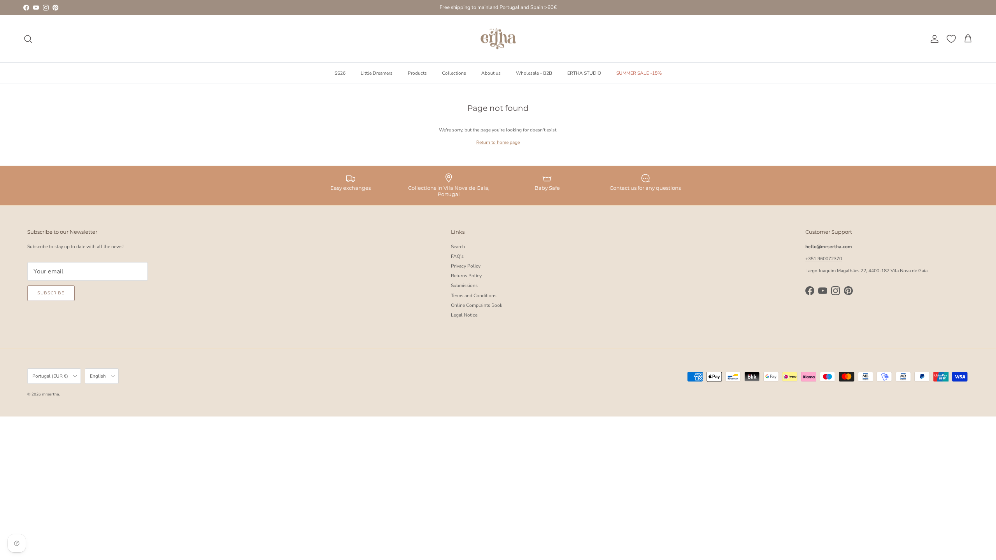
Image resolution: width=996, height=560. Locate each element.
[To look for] (28, 39)
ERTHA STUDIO (584, 73)
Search (458, 246)
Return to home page (498, 142)
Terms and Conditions (473, 295)
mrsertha (50, 394)
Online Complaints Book (476, 305)
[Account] (933, 39)
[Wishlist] (951, 39)
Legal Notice (464, 315)
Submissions (464, 285)
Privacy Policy (465, 266)
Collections (454, 73)
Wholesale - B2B (534, 73)
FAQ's (457, 256)
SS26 (340, 73)
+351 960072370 (823, 259)
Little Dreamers (377, 73)
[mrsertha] (498, 39)
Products (417, 73)
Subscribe (51, 293)
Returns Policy (466, 276)
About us (491, 73)
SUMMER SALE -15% (639, 73)
